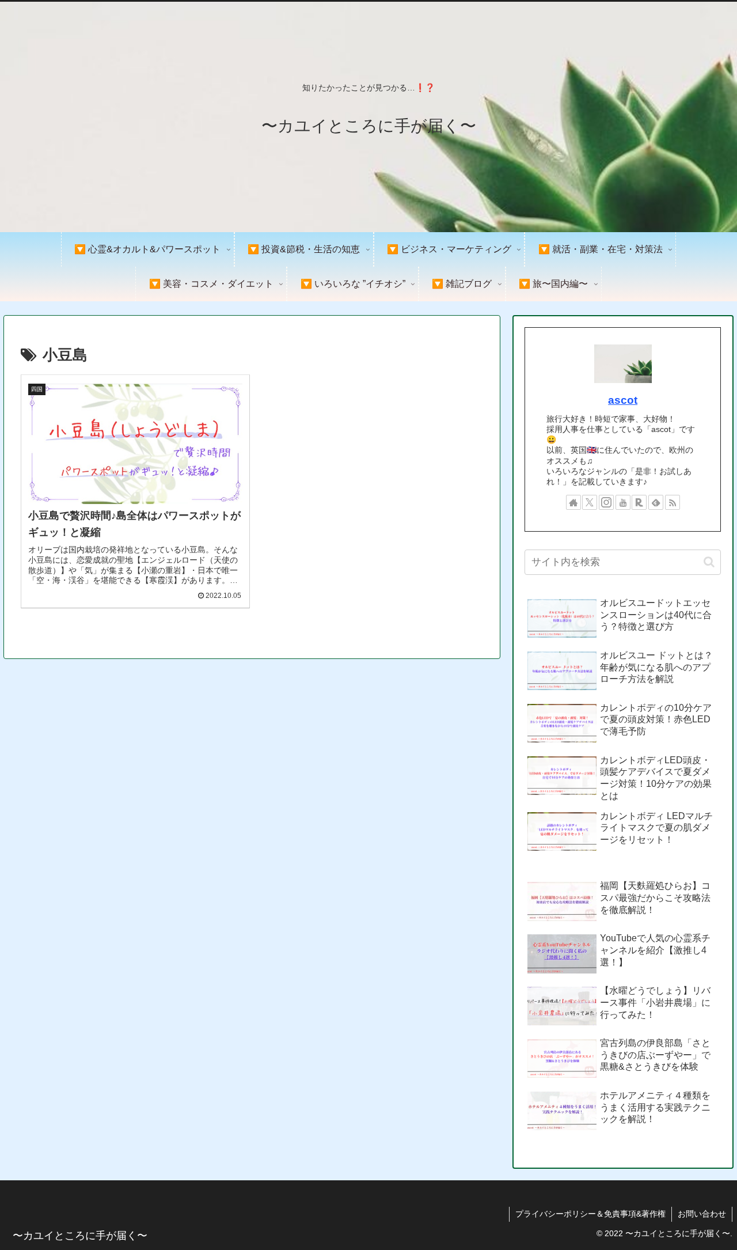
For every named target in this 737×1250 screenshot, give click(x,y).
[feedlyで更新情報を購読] (655, 502)
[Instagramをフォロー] (606, 502)
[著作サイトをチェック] (573, 502)
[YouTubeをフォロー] (623, 502)
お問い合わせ (702, 1213)
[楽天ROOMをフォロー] (639, 502)
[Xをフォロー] (589, 502)
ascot (622, 400)
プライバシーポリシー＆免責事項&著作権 (590, 1213)
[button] (709, 562)
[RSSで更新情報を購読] (672, 502)
